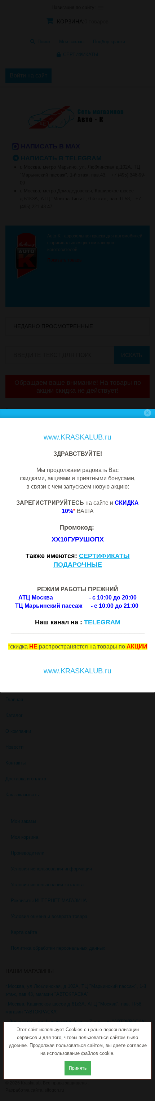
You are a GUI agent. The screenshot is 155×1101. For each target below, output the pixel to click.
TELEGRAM (102, 622)
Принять (78, 1068)
